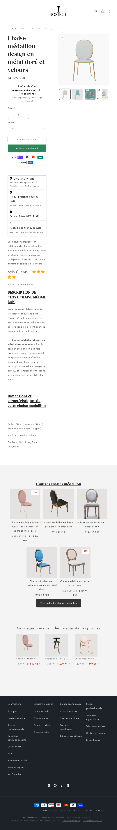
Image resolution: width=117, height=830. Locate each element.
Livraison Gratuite (16, 718)
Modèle (11, 122)
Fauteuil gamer (93, 739)
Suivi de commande (17, 760)
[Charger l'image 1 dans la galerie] (64, 94)
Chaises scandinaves (70, 718)
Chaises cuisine (41, 732)
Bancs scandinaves (69, 711)
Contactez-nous (15, 746)
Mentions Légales (16, 767)
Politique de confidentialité (72, 811)
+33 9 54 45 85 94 (71, 820)
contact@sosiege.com (92, 820)
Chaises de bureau (95, 733)
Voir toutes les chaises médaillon (58, 603)
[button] (6, 11)
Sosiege (54, 811)
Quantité (11, 108)
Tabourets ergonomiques (93, 717)
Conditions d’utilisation (95, 811)
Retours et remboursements (16, 727)
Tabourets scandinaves (71, 735)
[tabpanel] (29, 651)
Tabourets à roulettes (96, 726)
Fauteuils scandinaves (66, 727)
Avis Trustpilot (14, 774)
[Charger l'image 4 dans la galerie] (102, 94)
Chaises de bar (41, 718)
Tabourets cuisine (42, 725)
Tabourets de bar (42, 711)
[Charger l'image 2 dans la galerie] (77, 94)
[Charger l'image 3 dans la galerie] (90, 94)
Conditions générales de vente (17, 737)
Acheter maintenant (27, 148)
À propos (12, 711)
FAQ (10, 753)
